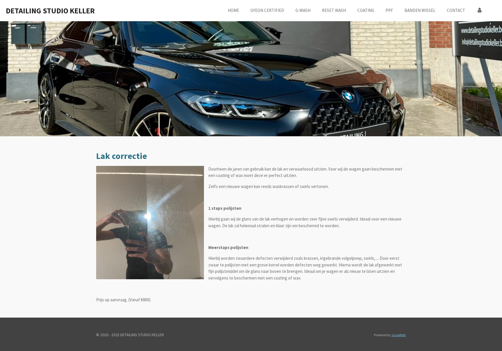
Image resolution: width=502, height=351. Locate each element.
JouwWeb (398, 335)
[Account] (479, 10)
